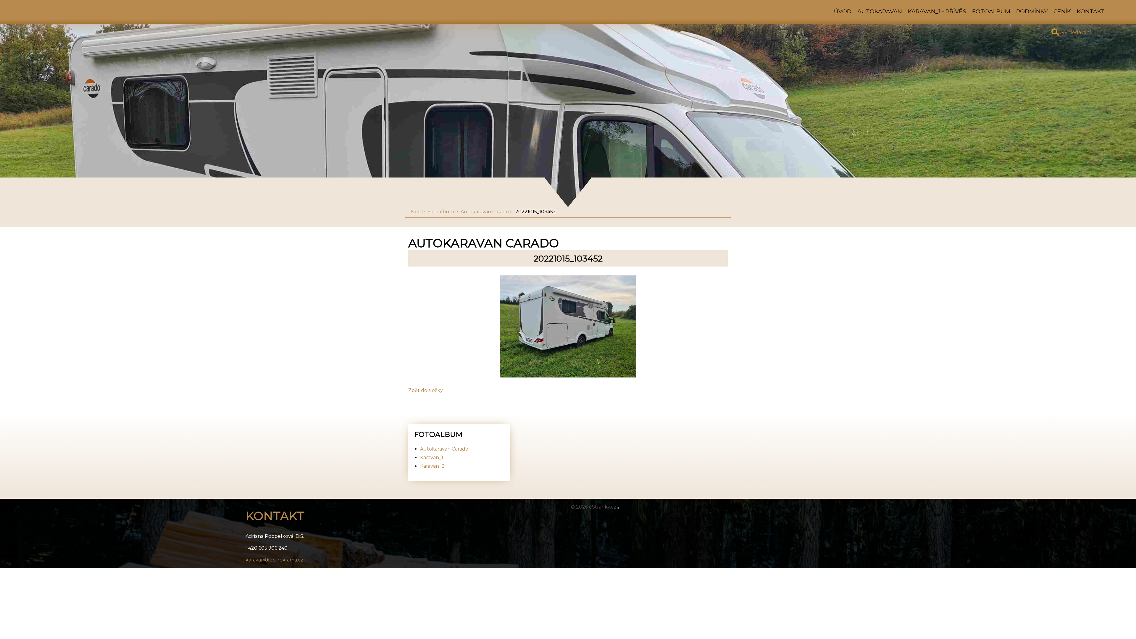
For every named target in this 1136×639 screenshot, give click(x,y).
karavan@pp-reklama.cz (274, 560)
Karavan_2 (432, 466)
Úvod (842, 11)
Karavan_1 (431, 457)
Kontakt (1091, 11)
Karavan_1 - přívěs (937, 11)
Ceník (1062, 11)
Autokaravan (879, 11)
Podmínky (1032, 11)
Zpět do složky (425, 390)
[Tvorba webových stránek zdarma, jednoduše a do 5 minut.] (618, 507)
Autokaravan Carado (485, 211)
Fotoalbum (991, 11)
